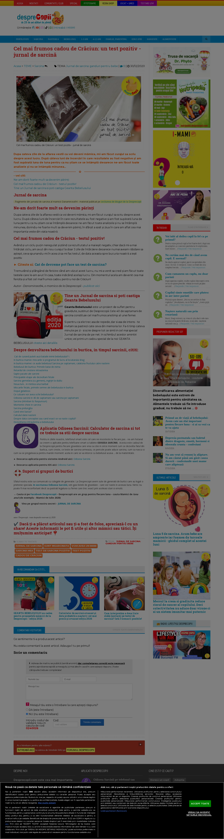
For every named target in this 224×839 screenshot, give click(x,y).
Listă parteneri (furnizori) (114, 811)
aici (7, 824)
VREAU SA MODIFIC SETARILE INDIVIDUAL (199, 813)
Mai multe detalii (47, 803)
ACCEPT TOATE (200, 803)
